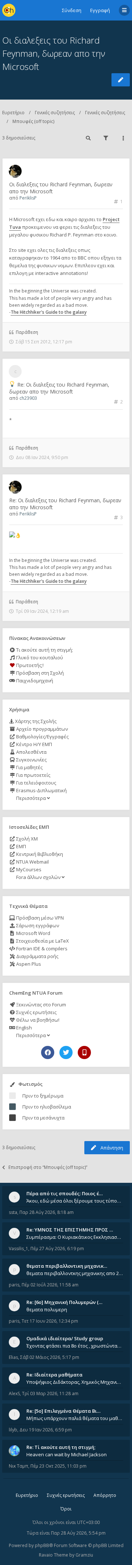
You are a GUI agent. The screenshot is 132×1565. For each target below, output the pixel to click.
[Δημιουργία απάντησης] (120, 79)
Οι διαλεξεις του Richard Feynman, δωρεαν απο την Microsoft (53, 53)
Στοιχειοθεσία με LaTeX (42, 941)
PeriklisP (28, 198)
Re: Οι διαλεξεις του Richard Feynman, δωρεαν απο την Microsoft (59, 388)
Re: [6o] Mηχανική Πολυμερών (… (64, 1302)
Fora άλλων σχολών (38, 877)
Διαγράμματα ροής (36, 956)
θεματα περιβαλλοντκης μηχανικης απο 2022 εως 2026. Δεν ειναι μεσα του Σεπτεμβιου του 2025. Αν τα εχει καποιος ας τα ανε (74, 1273)
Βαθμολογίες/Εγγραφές (42, 736)
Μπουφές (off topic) (33, 121)
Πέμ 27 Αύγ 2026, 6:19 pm (57, 1248)
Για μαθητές (29, 767)
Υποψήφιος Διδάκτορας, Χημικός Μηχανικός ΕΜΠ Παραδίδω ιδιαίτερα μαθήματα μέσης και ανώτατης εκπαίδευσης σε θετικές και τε (74, 1382)
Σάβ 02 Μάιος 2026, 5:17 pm (49, 1357)
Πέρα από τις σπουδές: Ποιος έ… (64, 1193)
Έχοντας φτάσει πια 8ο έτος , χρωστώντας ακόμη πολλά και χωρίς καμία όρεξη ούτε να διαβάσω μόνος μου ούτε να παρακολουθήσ (74, 1345)
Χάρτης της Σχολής (35, 721)
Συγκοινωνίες (31, 759)
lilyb (13, 1430)
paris (14, 1285)
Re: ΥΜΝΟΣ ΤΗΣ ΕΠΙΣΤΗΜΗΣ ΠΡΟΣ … (69, 1229)
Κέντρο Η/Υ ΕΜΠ (33, 744)
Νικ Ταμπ (18, 1466)
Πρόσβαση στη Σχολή (39, 673)
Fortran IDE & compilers (41, 948)
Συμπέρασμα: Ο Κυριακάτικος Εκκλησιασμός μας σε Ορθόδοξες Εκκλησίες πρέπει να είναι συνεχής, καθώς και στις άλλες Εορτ (74, 1237)
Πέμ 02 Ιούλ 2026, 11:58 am (50, 1285)
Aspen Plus (28, 964)
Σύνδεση (71, 10)
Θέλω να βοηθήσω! (37, 1020)
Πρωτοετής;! (29, 665)
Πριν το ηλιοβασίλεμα (46, 1106)
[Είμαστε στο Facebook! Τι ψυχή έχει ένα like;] (47, 1052)
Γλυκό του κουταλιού (39, 657)
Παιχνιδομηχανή (34, 680)
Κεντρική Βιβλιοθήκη (39, 854)
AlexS (14, 1393)
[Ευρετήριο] (8, 10)
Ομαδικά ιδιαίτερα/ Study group (64, 1338)
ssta (13, 1212)
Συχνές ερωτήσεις (35, 1012)
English (23, 1027)
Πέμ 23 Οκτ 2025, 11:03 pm (58, 1466)
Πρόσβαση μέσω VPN (39, 917)
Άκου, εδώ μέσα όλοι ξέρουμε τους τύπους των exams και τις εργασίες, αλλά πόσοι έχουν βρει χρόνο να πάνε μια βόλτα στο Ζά (74, 1200)
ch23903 (28, 398)
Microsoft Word (32, 933)
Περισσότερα (31, 798)
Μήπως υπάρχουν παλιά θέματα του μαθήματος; (74, 1418)
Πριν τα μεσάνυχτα (43, 1117)
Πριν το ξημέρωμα (42, 1095)
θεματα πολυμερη (46, 1309)
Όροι (66, 1509)
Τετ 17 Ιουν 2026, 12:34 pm (50, 1321)
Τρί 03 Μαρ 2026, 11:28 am (50, 1393)
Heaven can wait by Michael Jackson (66, 1454)
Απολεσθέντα (31, 752)
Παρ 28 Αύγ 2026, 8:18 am (46, 1212)
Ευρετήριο (13, 112)
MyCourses (28, 869)
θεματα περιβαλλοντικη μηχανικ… (66, 1266)
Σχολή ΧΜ (26, 838)
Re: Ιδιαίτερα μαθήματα (54, 1374)
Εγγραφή (100, 10)
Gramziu (84, 1555)
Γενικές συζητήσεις (55, 112)
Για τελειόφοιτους (35, 782)
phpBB (42, 1545)
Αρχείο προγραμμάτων (41, 729)
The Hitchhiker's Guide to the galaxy (49, 312)
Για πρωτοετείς (32, 775)
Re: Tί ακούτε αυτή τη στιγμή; (60, 1447)
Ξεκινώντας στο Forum (40, 1004)
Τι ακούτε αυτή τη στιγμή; (44, 650)
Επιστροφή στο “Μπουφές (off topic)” (47, 1167)
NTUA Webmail (32, 861)
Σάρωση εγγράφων (37, 925)
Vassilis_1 (18, 1248)
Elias (13, 1357)
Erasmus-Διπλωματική (41, 790)
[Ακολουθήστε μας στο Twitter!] (66, 1052)
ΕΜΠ (20, 846)
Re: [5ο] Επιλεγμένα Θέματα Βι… (63, 1411)
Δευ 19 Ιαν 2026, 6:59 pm (45, 1430)
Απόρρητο (105, 1495)
